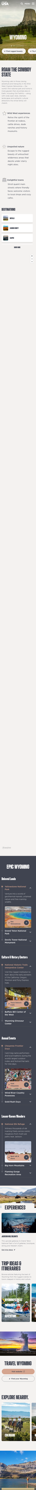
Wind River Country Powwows (14, 1094)
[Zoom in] (31, 256)
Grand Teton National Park (15, 932)
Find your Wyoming (19, 1379)
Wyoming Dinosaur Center (14, 1022)
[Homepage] (5, 4)
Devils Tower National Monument (16, 941)
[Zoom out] (31, 258)
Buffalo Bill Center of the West (15, 1013)
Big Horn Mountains (14, 1165)
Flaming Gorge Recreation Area (13, 1173)
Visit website (17, 1372)
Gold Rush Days (13, 1101)
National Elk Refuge (15, 1124)
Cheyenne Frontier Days (14, 1047)
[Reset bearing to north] (31, 261)
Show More (17, 247)
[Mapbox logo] (6, 848)
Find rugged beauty (14, 51)
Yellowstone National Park (15, 888)
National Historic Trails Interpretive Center (16, 966)
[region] (18, 551)
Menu (27, 3)
